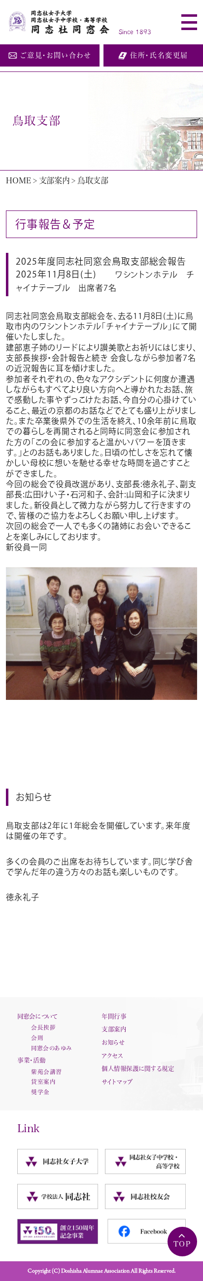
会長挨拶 (43, 1027)
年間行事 (114, 1016)
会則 (37, 1037)
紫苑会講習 (46, 1071)
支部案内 (54, 180)
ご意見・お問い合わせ (55, 55)
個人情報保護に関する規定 (138, 1069)
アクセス (112, 1056)
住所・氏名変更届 (159, 55)
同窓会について (37, 1016)
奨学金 (40, 1092)
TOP (182, 1243)
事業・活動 (31, 1060)
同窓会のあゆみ (51, 1048)
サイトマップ (117, 1082)
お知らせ (113, 1042)
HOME (18, 180)
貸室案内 (43, 1081)
